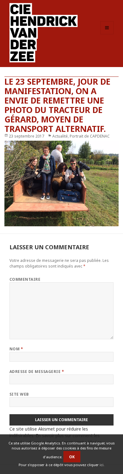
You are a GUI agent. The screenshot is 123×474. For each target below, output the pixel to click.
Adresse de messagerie (36, 371)
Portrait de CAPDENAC (90, 136)
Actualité (60, 136)
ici (101, 464)
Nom (16, 349)
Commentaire (24, 279)
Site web (19, 394)
